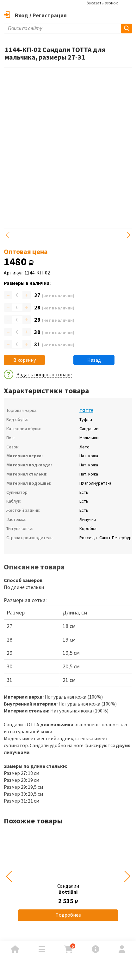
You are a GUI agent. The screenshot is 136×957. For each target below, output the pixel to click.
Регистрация (50, 15)
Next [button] (128, 235)
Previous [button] (7, 235)
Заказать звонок (102, 3)
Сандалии (68, 889)
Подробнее (68, 915)
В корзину (24, 360)
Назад (94, 360)
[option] (68, 876)
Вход (21, 15)
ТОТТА (86, 410)
